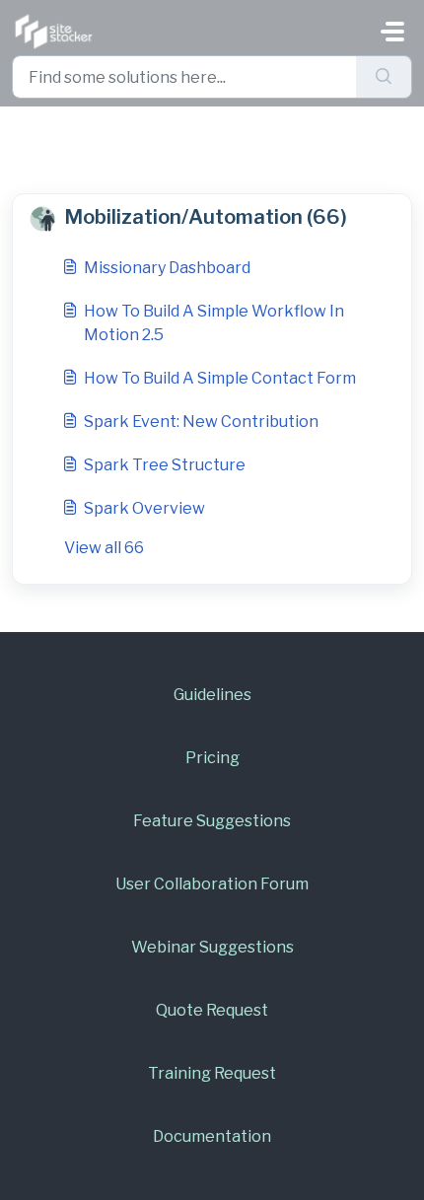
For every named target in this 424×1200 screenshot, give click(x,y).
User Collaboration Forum (212, 884)
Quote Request (212, 1010)
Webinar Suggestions (212, 947)
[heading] (212, 217)
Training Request (212, 1073)
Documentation (212, 1136)
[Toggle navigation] (392, 31)
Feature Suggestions (212, 821)
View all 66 (104, 547)
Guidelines (212, 694)
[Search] (384, 77)
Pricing (212, 757)
